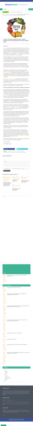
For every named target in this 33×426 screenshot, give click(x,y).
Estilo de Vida (19, 43)
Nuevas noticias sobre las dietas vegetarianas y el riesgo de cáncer (25, 181)
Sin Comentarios (26, 43)
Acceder (3, 415)
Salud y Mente (6, 375)
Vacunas (5, 374)
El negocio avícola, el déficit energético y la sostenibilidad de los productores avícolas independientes (16, 294)
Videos (5, 380)
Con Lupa (5, 369)
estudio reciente (6, 95)
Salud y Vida (22, 43)
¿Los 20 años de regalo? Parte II (11, 339)
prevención (19, 135)
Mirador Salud (9, 43)
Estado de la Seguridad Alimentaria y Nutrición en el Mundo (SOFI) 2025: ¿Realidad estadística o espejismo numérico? (7, 184)
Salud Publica (6, 379)
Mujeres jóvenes (18, 152)
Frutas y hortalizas (12, 152)
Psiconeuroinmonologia (8, 378)
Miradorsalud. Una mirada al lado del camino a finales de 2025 (16, 189)
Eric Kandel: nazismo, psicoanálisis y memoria (14, 287)
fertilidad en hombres (13, 136)
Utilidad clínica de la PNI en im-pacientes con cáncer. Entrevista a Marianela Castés (17, 275)
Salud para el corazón (23, 152)
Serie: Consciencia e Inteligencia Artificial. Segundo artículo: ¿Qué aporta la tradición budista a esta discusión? (18, 353)
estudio (6, 48)
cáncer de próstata (26, 135)
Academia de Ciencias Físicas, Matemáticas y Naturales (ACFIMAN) (17, 344)
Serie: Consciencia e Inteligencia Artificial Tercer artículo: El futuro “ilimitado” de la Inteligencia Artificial (17, 320)
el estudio (11, 52)
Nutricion (6, 373)
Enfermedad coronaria (6, 152)
